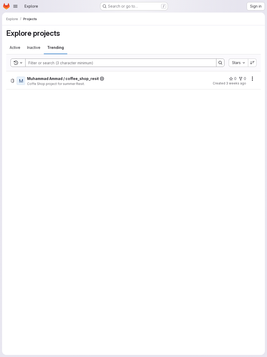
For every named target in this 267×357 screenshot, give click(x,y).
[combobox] (238, 63)
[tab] (15, 47)
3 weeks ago (236, 83)
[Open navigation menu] (15, 6)
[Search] (220, 63)
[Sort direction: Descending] (252, 63)
